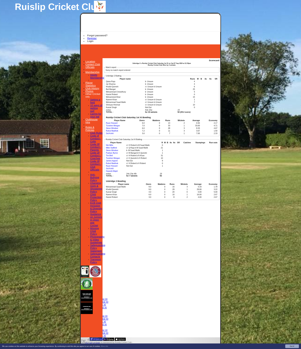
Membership (92, 72)
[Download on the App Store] (120, 340)
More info (104, 346)
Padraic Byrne (112, 153)
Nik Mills (109, 145)
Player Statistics (90, 84)
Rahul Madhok (112, 131)
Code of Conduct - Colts (95, 138)
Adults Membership (97, 76)
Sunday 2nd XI (98, 338)
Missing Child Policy (94, 231)
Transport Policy (95, 260)
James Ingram (112, 161)
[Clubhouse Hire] (87, 313)
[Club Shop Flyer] (85, 277)
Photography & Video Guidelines (97, 239)
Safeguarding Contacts (97, 255)
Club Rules (96, 132)
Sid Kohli (110, 133)
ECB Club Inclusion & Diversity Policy (96, 207)
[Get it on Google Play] (108, 340)
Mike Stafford (111, 148)
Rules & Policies (89, 128)
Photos (89, 91)
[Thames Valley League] (87, 289)
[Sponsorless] (87, 301)
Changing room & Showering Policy (96, 187)
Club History (92, 88)
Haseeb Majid (112, 171)
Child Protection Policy (96, 197)
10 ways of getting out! (96, 108)
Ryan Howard (111, 123)
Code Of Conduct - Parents (95, 147)
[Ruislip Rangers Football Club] (95, 277)
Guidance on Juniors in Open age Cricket (96, 220)
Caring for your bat (95, 115)
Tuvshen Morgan (113, 126)
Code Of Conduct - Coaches (95, 155)
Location (90, 61)
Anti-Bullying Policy (94, 177)
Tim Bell (109, 156)
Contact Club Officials (92, 65)
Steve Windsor (112, 128)
